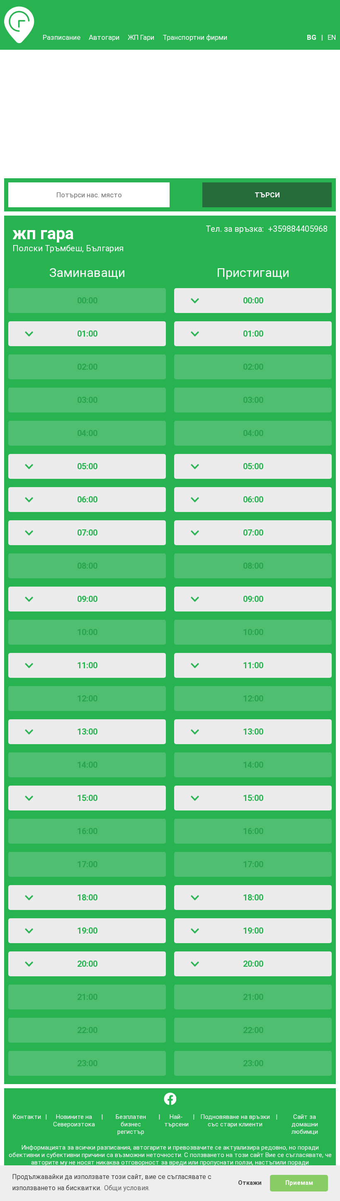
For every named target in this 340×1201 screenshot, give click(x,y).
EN (332, 37)
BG (311, 37)
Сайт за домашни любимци (304, 1124)
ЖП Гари (141, 37)
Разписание (19, 10)
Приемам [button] (299, 1182)
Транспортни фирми (195, 37)
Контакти (26, 1117)
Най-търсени (176, 1120)
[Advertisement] (170, 112)
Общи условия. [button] (127, 1188)
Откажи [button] (250, 1182)
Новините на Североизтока (74, 1120)
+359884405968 (298, 229)
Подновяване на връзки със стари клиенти (235, 1120)
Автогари (104, 37)
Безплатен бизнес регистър (131, 1124)
